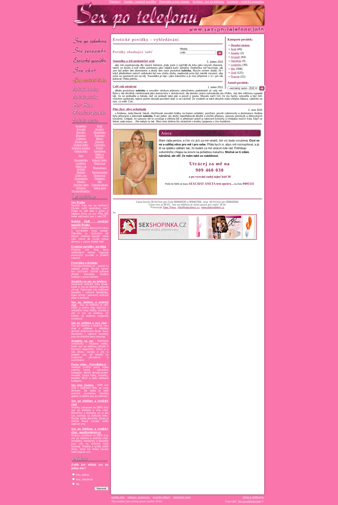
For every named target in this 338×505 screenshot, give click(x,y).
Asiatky (99, 129)
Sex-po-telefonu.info (249, 501)
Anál (99, 126)
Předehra (99, 178)
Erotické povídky (89, 61)
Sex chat (89, 71)
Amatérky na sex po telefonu (89, 281)
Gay (81, 155)
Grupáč (235, 57)
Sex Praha (78, 202)
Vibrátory (115, 1)
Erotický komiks (81, 148)
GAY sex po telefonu (89, 81)
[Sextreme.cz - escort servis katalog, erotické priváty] (89, 97)
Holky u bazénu (99, 156)
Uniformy (81, 188)
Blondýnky (100, 132)
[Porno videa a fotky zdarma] (89, 113)
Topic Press (169, 207)
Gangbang (99, 151)
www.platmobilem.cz (212, 207)
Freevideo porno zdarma (174, 1)
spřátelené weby (182, 497)
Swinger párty (81, 185)
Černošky (99, 145)
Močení (81, 172)
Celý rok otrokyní (124, 86)
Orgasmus (99, 175)
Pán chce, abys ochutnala (129, 109)
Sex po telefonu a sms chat (88, 323)
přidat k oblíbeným (253, 497)
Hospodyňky (81, 160)
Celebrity (81, 138)
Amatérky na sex (82, 341)
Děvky (99, 138)
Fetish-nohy (81, 151)
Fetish (99, 148)
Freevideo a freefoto (84, 262)
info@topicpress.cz (189, 207)
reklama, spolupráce (139, 497)
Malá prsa (99, 163)
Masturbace (99, 168)
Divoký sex (81, 142)
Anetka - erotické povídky (140, 1)
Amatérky (81, 126)
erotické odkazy (161, 497)
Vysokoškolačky (81, 191)
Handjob (236, 60)
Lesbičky (81, 163)
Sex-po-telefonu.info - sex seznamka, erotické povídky (137, 15)
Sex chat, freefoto (82, 385)
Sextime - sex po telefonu (208, 1)
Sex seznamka (89, 51)
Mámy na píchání (81, 168)
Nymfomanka (99, 172)
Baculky (81, 132)
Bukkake (100, 135)
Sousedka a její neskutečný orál (133, 61)
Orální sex (81, 175)
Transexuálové (99, 185)
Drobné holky (81, 145)
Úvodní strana (240, 45)
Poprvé (235, 76)
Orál (233, 72)
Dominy (99, 142)
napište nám (117, 497)
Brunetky (81, 135)
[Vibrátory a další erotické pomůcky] (89, 105)
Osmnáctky (81, 178)
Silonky (81, 181)
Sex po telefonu (89, 41)
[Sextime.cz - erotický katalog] (89, 89)
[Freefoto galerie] (89, 121)
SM (100, 181)
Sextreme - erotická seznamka (245, 1)
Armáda (81, 129)
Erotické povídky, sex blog (88, 246)
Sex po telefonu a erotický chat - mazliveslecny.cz (89, 430)
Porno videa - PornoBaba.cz (88, 364)
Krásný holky (99, 160)
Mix (233, 68)
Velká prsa (100, 188)
